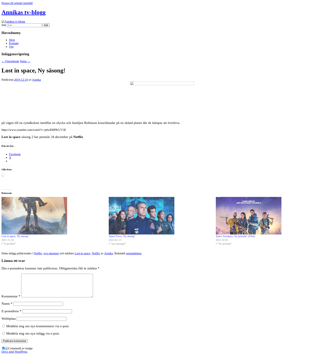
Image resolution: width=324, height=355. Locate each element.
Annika (36, 79)
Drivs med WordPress (14, 351)
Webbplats (9, 318)
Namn (7, 303)
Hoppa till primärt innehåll (17, 3)
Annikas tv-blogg (24, 12)
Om (11, 46)
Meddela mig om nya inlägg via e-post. (33, 333)
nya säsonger (51, 253)
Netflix (38, 253)
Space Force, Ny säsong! (122, 236)
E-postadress (11, 311)
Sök (4, 25)
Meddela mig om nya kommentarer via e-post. (37, 326)
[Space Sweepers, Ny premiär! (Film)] (267, 215)
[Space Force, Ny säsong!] (160, 215)
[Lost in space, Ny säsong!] (53, 215)
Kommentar (11, 296)
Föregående (10, 61)
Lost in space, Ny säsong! (15, 236)
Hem (12, 39)
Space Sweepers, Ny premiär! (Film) (235, 236)
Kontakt (14, 43)
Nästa (25, 61)
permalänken (133, 253)
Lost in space (82, 253)
